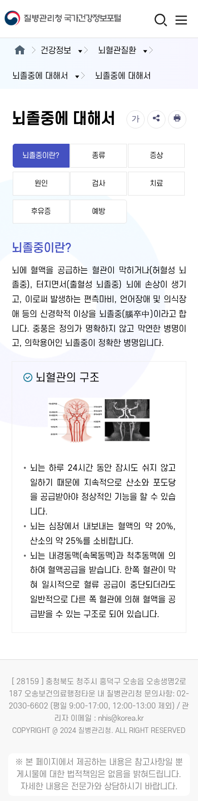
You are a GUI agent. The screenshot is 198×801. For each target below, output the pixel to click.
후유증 (41, 211)
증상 (156, 155)
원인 (41, 183)
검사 (98, 183)
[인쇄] (177, 119)
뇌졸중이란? (40, 155)
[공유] (156, 119)
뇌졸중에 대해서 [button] (40, 76)
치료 (156, 183)
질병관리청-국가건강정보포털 (49, 19)
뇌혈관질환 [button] (117, 50)
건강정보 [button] (56, 50)
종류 (98, 155)
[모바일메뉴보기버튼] (181, 19)
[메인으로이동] (19, 50)
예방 (98, 211)
